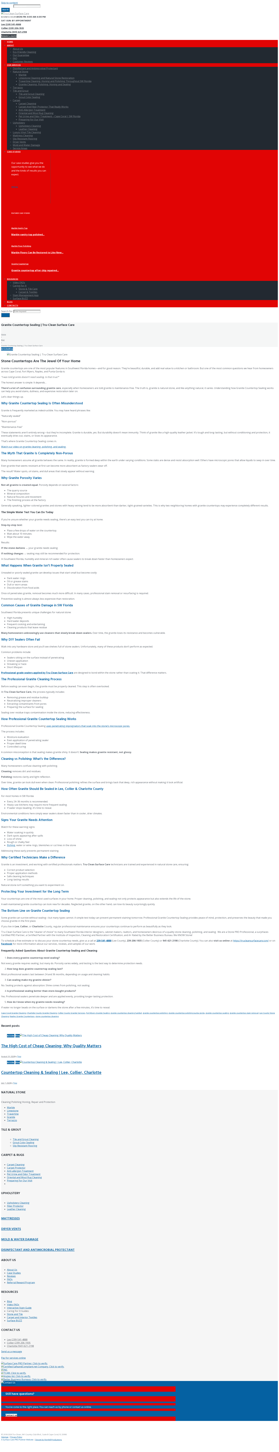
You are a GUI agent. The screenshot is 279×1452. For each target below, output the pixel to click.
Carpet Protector (16, 1167)
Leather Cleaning (16, 1209)
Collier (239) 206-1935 (12, 28)
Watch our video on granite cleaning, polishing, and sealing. (33, 446)
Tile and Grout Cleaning (26, 1139)
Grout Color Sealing (23, 1142)
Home (3, 334)
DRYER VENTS (11, 1229)
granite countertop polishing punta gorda (186, 1013)
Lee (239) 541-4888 (11, 24)
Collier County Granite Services (71, 1013)
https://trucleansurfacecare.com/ (251, 940)
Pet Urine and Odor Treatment (23, 1174)
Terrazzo (12, 1120)
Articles (5, 349)
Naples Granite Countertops (22, 1016)
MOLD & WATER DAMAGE (19, 1239)
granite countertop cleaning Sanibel (126, 1013)
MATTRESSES (10, 1218)
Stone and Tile (15, 1314)
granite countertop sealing (217, 1013)
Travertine (13, 1114)
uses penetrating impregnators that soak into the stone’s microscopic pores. (88, 726)
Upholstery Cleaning (18, 1202)
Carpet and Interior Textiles (22, 1317)
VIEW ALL (14, 187)
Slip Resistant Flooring (25, 1145)
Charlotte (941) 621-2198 (14, 32)
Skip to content (9, 2)
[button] (11, 1415)
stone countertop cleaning (47, 1016)
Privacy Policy (16, 1437)
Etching (11, 845)
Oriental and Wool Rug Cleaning (24, 1177)
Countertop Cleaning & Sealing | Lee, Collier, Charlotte (51, 1072)
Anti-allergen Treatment (20, 1171)
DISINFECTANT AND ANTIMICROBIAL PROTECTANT (38, 1249)
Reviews (11, 1276)
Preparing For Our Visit (19, 1180)
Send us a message (11, 1351)
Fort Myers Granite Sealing (98, 1013)
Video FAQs (13, 1304)
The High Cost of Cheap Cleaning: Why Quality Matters (51, 1046)
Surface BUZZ (14, 1320)
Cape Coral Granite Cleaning (13, 1013)
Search (5, 9)
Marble (11, 1107)
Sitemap (4, 1437)
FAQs (9, 1279)
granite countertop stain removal (244, 1013)
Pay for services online (13, 1357)
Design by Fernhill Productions (48, 1439)
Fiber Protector (15, 1206)
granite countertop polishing (155, 1013)
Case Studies (14, 1273)
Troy (19, 1056)
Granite (11, 1117)
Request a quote (9, 36)
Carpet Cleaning (16, 1164)
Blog (3, 340)
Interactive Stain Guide (19, 1307)
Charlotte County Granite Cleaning (42, 1013)
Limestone (12, 1110)
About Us (12, 1269)
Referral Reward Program (21, 1282)
